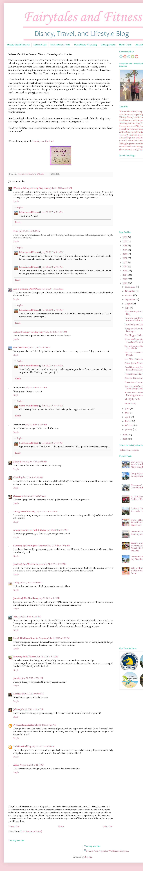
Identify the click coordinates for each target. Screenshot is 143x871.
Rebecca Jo (18, 495)
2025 (125, 241)
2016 (125, 279)
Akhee (16, 764)
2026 (125, 237)
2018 (125, 270)
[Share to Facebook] (57, 174)
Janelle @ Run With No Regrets (28, 564)
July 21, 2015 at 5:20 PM (59, 638)
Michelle (17, 693)
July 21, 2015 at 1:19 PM (49, 598)
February (129, 425)
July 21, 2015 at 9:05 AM (52, 442)
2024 (125, 245)
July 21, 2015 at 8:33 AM (36, 387)
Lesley (16, 582)
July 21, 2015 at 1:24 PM (30, 616)
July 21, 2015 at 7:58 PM (32, 678)
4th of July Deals (132, 399)
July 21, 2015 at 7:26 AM (52, 212)
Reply (16, 201)
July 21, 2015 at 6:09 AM (61, 188)
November (130, 291)
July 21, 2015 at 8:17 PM (32, 693)
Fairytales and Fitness (29, 212)
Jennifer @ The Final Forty (25, 598)
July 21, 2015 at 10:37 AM (55, 564)
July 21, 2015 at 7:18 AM (52, 288)
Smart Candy (131, 403)
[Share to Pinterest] (59, 174)
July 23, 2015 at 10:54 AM (43, 746)
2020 (125, 262)
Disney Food (39, 45)
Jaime (16, 616)
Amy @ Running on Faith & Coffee (29, 530)
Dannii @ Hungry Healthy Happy (29, 331)
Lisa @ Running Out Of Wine (27, 288)
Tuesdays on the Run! (42, 140)
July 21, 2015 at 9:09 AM (36, 461)
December (130, 287)
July (127, 307)
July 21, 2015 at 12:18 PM (31, 582)
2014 (125, 434)
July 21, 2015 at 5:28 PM (47, 656)
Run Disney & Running (85, 45)
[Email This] (51, 174)
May (127, 412)
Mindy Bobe (19, 461)
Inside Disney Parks (60, 45)
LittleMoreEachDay (22, 746)
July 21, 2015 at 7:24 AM (52, 252)
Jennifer (17, 678)
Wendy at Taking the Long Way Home (31, 188)
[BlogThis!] (53, 174)
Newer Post (14, 826)
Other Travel (125, 45)
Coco (15, 231)
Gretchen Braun (20, 347)
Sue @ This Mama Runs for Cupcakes (30, 638)
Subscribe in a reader (129, 450)
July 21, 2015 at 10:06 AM (58, 545)
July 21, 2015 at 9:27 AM (32, 477)
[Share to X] (55, 174)
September (130, 299)
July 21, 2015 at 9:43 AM (46, 511)
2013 (125, 439)
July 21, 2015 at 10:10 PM (31, 709)
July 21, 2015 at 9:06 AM (52, 365)
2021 (125, 258)
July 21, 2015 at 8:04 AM (56, 331)
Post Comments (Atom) (31, 831)
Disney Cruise (108, 45)
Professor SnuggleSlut (23, 724)
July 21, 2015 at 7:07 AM (29, 231)
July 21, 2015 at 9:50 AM (57, 530)
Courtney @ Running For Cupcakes (30, 545)
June (127, 408)
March (128, 421)
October (129, 295)
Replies (20, 207)
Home (61, 826)
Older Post (108, 826)
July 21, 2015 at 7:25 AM (52, 310)
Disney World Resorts (18, 45)
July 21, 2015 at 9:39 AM (35, 495)
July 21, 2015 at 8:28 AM (39, 347)
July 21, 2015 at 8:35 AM (36, 424)
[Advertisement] (131, 195)
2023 (125, 249)
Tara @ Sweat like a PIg (24, 511)
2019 (125, 266)
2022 (125, 254)
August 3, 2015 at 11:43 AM (32, 764)
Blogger (88, 857)
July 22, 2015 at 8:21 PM (45, 724)
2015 (125, 283)
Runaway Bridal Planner (24, 656)
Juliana (16, 709)
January (129, 429)
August (128, 303)
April (127, 417)
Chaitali (17, 477)
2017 (125, 274)
